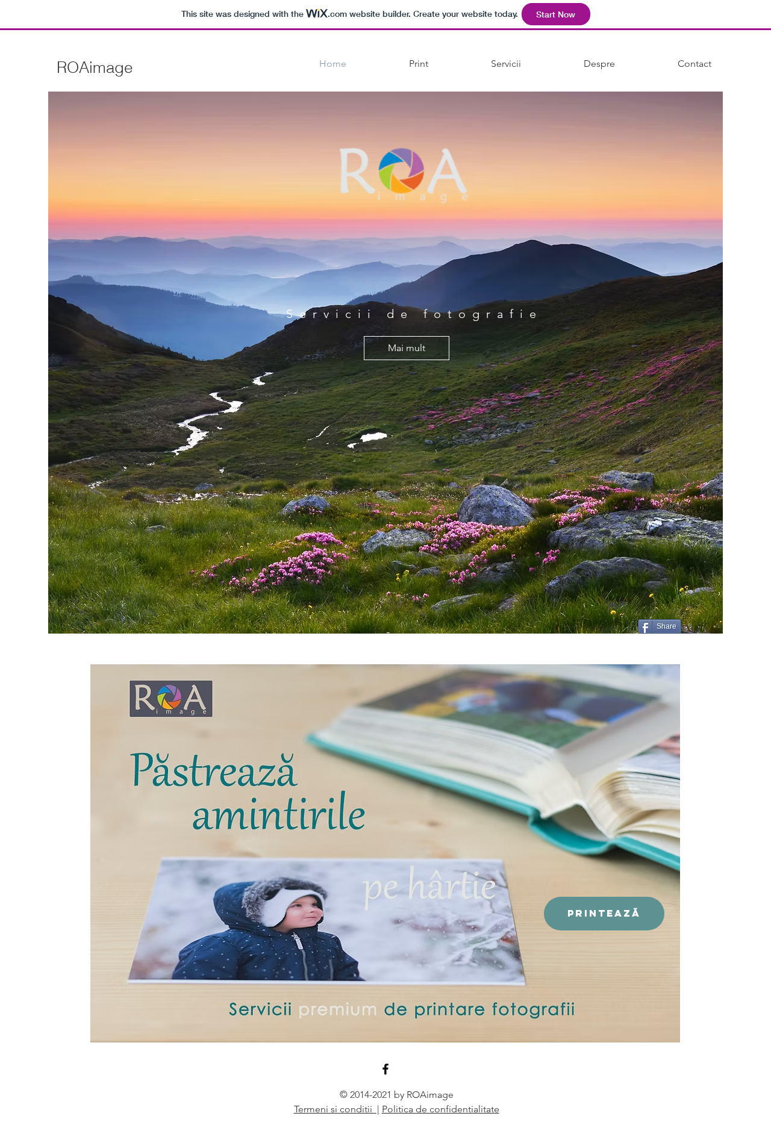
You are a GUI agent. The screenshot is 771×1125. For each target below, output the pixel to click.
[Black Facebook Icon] (385, 1069)
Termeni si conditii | (336, 1109)
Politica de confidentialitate (440, 1109)
